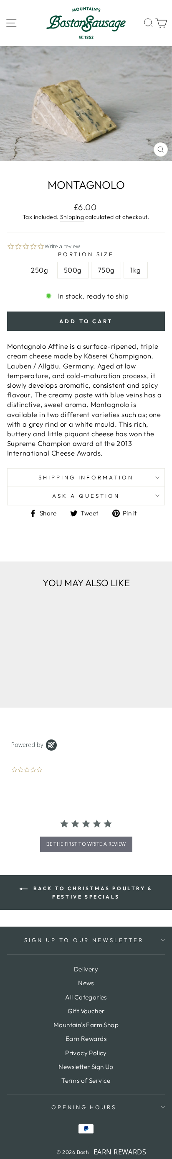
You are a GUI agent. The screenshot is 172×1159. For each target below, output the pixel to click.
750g (106, 269)
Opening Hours (84, 1107)
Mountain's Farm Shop (86, 1025)
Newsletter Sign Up (85, 1067)
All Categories (86, 997)
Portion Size (86, 254)
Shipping (72, 217)
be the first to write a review (86, 843)
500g (73, 269)
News (86, 983)
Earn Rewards (86, 1039)
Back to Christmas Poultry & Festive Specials (92, 892)
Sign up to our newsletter (84, 940)
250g (39, 269)
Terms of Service (86, 1080)
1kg (135, 269)
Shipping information (86, 477)
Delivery (86, 969)
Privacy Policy (86, 1053)
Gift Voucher (86, 1011)
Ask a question (86, 495)
